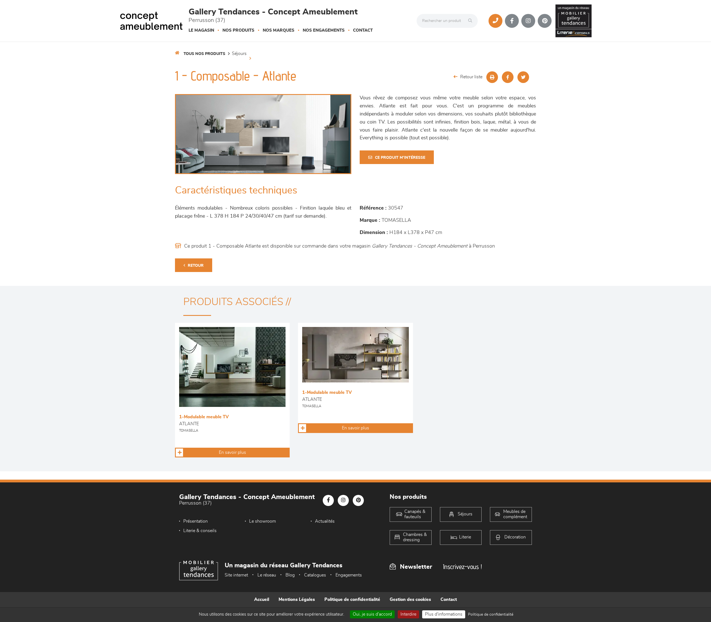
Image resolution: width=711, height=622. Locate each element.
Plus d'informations (443, 614)
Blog (290, 575)
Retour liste (471, 77)
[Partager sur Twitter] (523, 77)
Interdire (408, 614)
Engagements (349, 575)
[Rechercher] (471, 21)
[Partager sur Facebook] (508, 77)
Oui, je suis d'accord (372, 614)
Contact (363, 30)
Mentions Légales (297, 599)
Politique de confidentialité (352, 599)
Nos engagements (324, 30)
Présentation (195, 521)
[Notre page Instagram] (528, 21)
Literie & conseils (200, 530)
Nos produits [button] (238, 30)
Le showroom (262, 521)
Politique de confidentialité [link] (490, 614)
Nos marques (278, 30)
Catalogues (315, 575)
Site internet (236, 575)
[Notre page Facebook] (512, 21)
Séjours (239, 53)
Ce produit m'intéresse (400, 158)
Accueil (261, 599)
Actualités (325, 521)
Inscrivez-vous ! (462, 567)
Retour (196, 266)
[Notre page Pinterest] (545, 21)
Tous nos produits (204, 54)
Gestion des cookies (410, 599)
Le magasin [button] (201, 30)
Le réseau (266, 575)
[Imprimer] (492, 77)
